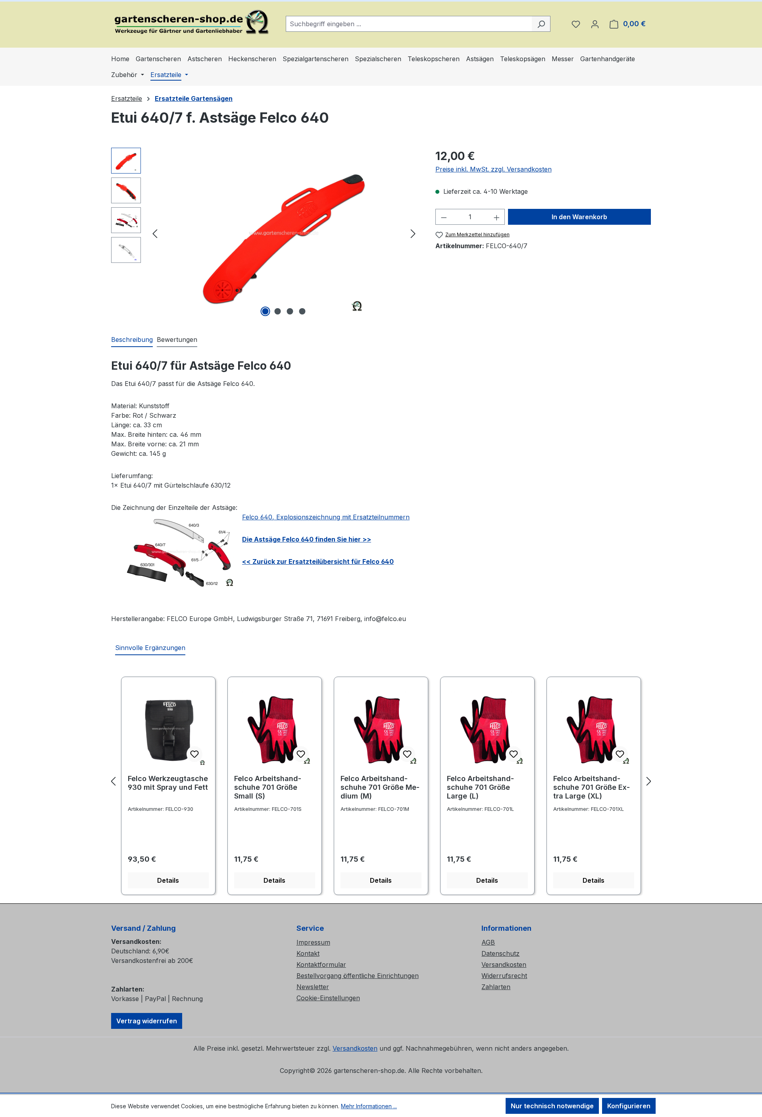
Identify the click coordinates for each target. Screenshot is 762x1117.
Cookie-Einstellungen (328, 998)
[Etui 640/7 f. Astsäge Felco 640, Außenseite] (283, 233)
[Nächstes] (413, 233)
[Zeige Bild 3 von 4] (290, 311)
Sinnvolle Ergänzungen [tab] (150, 648)
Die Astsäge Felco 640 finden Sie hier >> (306, 539)
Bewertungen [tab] (177, 339)
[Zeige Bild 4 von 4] (302, 311)
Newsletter (312, 987)
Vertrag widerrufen (146, 1021)
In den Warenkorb (579, 217)
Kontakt (307, 953)
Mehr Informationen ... (369, 1106)
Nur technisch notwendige (552, 1106)
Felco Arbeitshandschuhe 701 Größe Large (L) (480, 787)
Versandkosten (503, 964)
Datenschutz (500, 953)
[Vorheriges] (155, 233)
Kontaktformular (321, 964)
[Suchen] (541, 24)
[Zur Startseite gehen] (190, 22)
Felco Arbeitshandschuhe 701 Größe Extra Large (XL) (591, 787)
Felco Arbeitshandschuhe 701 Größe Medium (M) (380, 787)
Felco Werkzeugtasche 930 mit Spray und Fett (168, 782)
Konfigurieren (628, 1106)
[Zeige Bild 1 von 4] (265, 311)
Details (168, 880)
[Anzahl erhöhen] (497, 217)
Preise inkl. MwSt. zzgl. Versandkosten (493, 169)
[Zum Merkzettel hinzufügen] (194, 754)
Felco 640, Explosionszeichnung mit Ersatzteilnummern (326, 517)
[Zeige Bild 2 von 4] (278, 311)
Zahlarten (495, 987)
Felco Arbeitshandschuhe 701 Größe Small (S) (267, 787)
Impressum (313, 942)
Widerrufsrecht (504, 976)
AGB (488, 942)
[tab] (132, 340)
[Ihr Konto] (594, 24)
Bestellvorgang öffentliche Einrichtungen (357, 976)
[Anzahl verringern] (443, 217)
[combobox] (409, 24)
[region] (265, 233)
